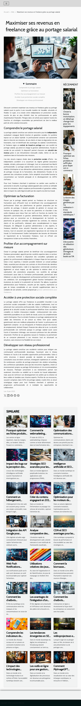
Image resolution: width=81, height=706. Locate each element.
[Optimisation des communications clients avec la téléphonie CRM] (64, 421)
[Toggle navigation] (6, 3)
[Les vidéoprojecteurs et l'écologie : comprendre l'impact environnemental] (64, 623)
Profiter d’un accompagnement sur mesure (30, 94)
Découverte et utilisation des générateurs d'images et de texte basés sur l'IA (68, 249)
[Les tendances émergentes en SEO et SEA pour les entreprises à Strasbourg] (40, 623)
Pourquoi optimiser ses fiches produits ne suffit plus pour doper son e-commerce (68, 162)
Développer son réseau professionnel (30, 100)
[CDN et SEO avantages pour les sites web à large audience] (64, 521)
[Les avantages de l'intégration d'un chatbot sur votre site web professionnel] (40, 588)
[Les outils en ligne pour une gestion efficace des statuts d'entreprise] (40, 657)
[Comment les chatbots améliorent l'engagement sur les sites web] (64, 588)
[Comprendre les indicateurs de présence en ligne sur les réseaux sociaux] (16, 623)
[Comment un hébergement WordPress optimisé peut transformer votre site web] (16, 488)
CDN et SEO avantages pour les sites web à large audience (63, 535)
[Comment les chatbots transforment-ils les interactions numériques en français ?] (16, 588)
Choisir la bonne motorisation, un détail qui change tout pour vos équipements (69, 118)
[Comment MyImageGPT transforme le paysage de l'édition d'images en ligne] (64, 657)
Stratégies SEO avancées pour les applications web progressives (39, 468)
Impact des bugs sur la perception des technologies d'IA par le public (16, 468)
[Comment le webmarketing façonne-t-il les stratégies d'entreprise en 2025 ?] (40, 421)
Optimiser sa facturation (30, 90)
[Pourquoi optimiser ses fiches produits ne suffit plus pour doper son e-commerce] (69, 140)
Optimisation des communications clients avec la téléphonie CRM (63, 435)
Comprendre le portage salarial (29, 87)
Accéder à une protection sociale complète (30, 97)
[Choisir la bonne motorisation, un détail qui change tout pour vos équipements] (69, 98)
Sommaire (31, 84)
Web (12, 12)
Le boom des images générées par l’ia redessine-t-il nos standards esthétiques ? (69, 206)
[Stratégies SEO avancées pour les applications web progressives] (40, 454)
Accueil (6, 12)
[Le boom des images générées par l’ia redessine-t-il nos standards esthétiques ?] (69, 184)
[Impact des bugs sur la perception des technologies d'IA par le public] (16, 454)
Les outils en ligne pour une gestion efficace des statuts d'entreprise (40, 670)
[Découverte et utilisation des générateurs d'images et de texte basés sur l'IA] (69, 229)
